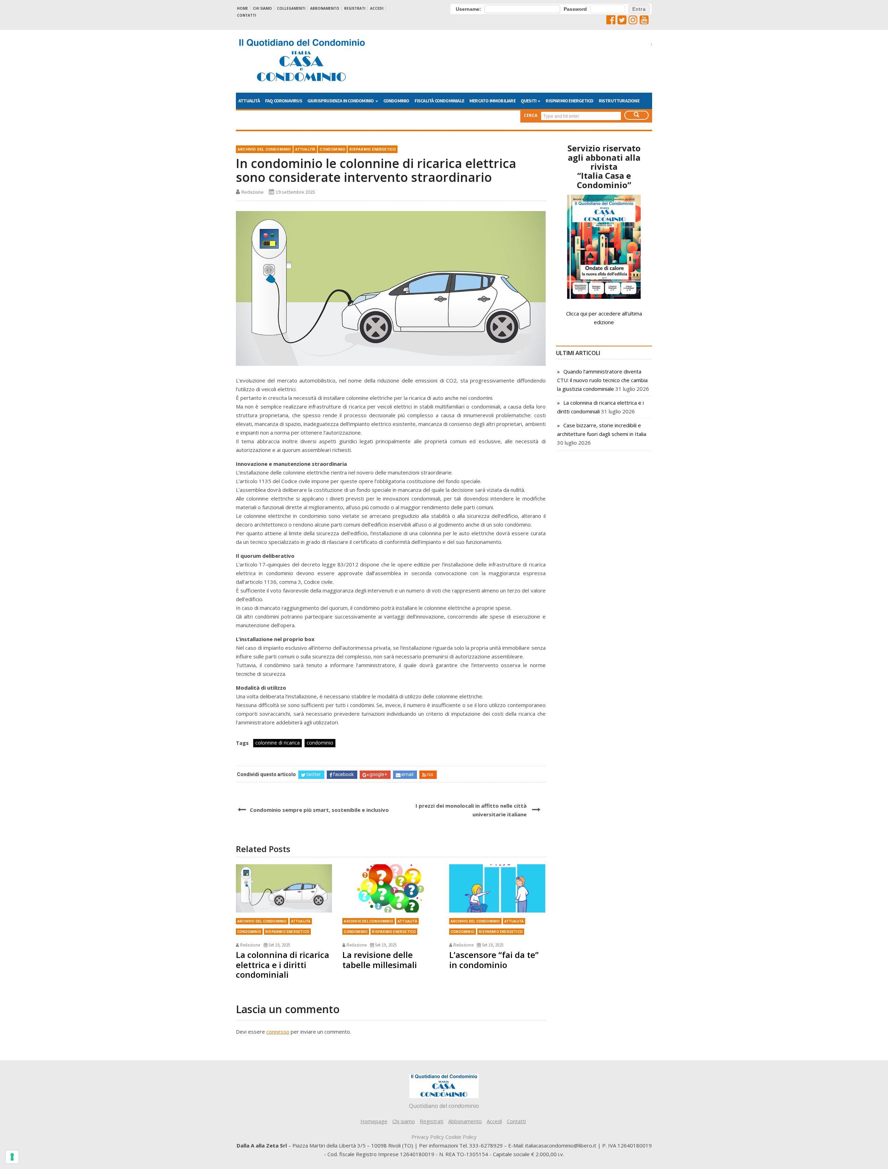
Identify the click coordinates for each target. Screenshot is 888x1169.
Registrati (354, 8)
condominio (320, 742)
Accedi (376, 8)
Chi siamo (262, 8)
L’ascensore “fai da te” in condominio (494, 959)
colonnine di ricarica (277, 742)
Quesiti (529, 101)
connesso (277, 1031)
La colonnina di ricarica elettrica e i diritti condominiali (282, 965)
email (407, 774)
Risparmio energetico (569, 101)
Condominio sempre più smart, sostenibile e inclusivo (319, 809)
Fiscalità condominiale (439, 101)
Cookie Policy (461, 1136)
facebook (343, 774)
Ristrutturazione (619, 101)
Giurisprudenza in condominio (341, 101)
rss (430, 774)
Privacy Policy (427, 1136)
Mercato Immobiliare (492, 101)
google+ (378, 774)
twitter (313, 774)
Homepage (373, 1121)
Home (242, 8)
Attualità (249, 101)
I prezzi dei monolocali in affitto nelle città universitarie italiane (471, 810)
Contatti (246, 15)
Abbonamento (324, 8)
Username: (468, 9)
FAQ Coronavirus (283, 101)
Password (575, 9)
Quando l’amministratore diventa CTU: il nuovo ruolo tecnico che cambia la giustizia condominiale (602, 380)
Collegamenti (291, 8)
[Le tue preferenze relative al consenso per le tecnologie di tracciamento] (12, 1156)
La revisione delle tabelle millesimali (379, 959)
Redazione (252, 192)
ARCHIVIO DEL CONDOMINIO (264, 149)
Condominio (396, 101)
